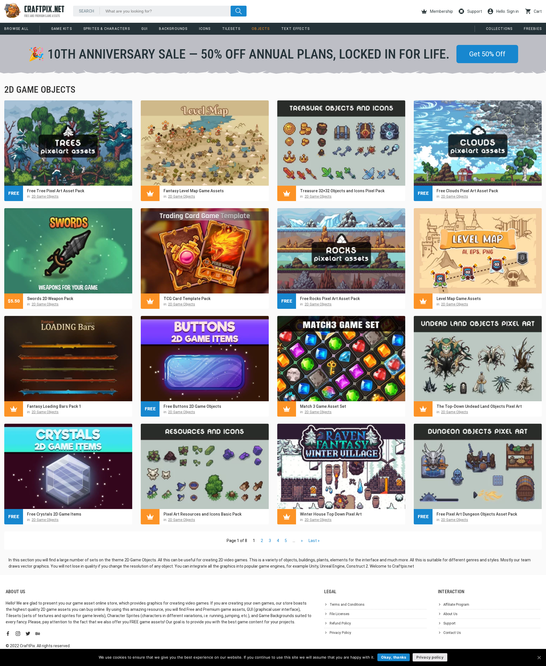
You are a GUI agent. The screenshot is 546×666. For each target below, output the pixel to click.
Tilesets (231, 29)
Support (474, 11)
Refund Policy (340, 623)
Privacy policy (430, 657)
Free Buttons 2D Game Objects (192, 406)
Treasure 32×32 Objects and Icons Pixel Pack (342, 191)
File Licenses (339, 614)
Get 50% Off (487, 54)
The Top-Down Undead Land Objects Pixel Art (479, 406)
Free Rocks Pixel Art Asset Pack (330, 298)
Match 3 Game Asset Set (323, 406)
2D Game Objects (45, 196)
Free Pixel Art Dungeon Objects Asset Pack (477, 514)
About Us (450, 614)
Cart (537, 11)
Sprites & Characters (106, 29)
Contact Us (452, 633)
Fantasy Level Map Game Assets (194, 191)
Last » (314, 541)
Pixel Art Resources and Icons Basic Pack (202, 514)
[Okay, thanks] (539, 657)
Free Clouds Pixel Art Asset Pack (467, 191)
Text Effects (295, 29)
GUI (144, 29)
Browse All (16, 29)
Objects (261, 29)
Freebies (533, 29)
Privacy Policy (340, 633)
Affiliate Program (456, 605)
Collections (499, 29)
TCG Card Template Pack (187, 298)
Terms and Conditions (347, 605)
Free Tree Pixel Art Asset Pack (55, 191)
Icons (205, 29)
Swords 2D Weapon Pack (50, 298)
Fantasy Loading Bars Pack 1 (54, 406)
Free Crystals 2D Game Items (54, 514)
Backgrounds (173, 29)
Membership (441, 11)
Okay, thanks (393, 657)
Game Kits (61, 29)
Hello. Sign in (507, 11)
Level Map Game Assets (459, 298)
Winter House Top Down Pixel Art (331, 514)
